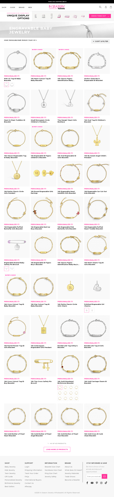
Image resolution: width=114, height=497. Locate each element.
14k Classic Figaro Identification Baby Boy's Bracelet (70, 245)
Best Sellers (9, 487)
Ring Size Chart (51, 473)
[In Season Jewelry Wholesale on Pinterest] (97, 483)
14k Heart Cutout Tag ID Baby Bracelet (43, 61)
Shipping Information (33, 470)
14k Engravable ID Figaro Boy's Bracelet (43, 245)
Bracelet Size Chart (52, 467)
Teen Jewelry (10, 473)
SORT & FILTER (101, 41)
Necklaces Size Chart (53, 470)
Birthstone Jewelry (12, 483)
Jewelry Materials (72, 473)
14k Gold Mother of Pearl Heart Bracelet (17, 416)
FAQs (27, 477)
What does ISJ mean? (73, 470)
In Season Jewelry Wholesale (51, 493)
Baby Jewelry (10, 467)
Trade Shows (70, 477)
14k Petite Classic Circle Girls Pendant (17, 174)
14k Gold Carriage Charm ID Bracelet (97, 363)
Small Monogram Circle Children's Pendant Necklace (43, 102)
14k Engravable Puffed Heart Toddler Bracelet (97, 209)
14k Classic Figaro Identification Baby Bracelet (70, 61)
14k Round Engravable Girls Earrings (43, 174)
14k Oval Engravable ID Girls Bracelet (70, 138)
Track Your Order (31, 473)
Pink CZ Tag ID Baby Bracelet (17, 61)
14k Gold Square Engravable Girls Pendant (43, 328)
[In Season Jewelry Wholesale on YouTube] (92, 483)
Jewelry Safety (50, 477)
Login (27, 467)
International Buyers (33, 480)
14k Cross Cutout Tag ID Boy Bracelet (17, 363)
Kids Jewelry (10, 470)
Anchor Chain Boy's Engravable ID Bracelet (97, 61)
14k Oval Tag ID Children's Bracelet (97, 102)
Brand (22, 7)
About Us (68, 467)
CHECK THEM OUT (100, 16)
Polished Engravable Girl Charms (97, 286)
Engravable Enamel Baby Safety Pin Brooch (17, 245)
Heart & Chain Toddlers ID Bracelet (17, 102)
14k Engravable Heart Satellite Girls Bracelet (70, 174)
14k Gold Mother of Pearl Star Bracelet (70, 416)
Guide (12, 7)
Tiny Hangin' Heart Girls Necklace (70, 102)
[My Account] (106, 7)
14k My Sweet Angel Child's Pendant (97, 138)
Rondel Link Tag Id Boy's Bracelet (70, 328)
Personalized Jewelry (13, 480)
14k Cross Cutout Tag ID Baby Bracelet (17, 286)
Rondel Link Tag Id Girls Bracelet (97, 328)
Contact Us (29, 483)
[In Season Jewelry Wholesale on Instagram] (101, 483)
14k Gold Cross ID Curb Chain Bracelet (97, 416)
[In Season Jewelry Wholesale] (57, 7)
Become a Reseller (72, 480)
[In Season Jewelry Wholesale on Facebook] (87, 483)
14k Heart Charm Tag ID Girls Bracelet (97, 245)
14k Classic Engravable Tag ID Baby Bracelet (17, 138)
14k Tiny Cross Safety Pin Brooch (43, 363)
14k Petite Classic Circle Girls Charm (70, 286)
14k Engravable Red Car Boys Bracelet (43, 209)
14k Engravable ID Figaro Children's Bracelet (43, 138)
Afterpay (28, 487)
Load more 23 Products (57, 449)
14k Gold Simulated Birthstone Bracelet (70, 363)
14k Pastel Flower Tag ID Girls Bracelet (17, 328)
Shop (4, 7)
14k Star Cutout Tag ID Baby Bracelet (43, 286)
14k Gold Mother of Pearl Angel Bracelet (43, 416)
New (30, 7)
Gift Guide (9, 477)
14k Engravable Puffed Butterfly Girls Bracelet (17, 209)
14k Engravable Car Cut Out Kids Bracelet (97, 174)
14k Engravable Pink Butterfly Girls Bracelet (70, 209)
